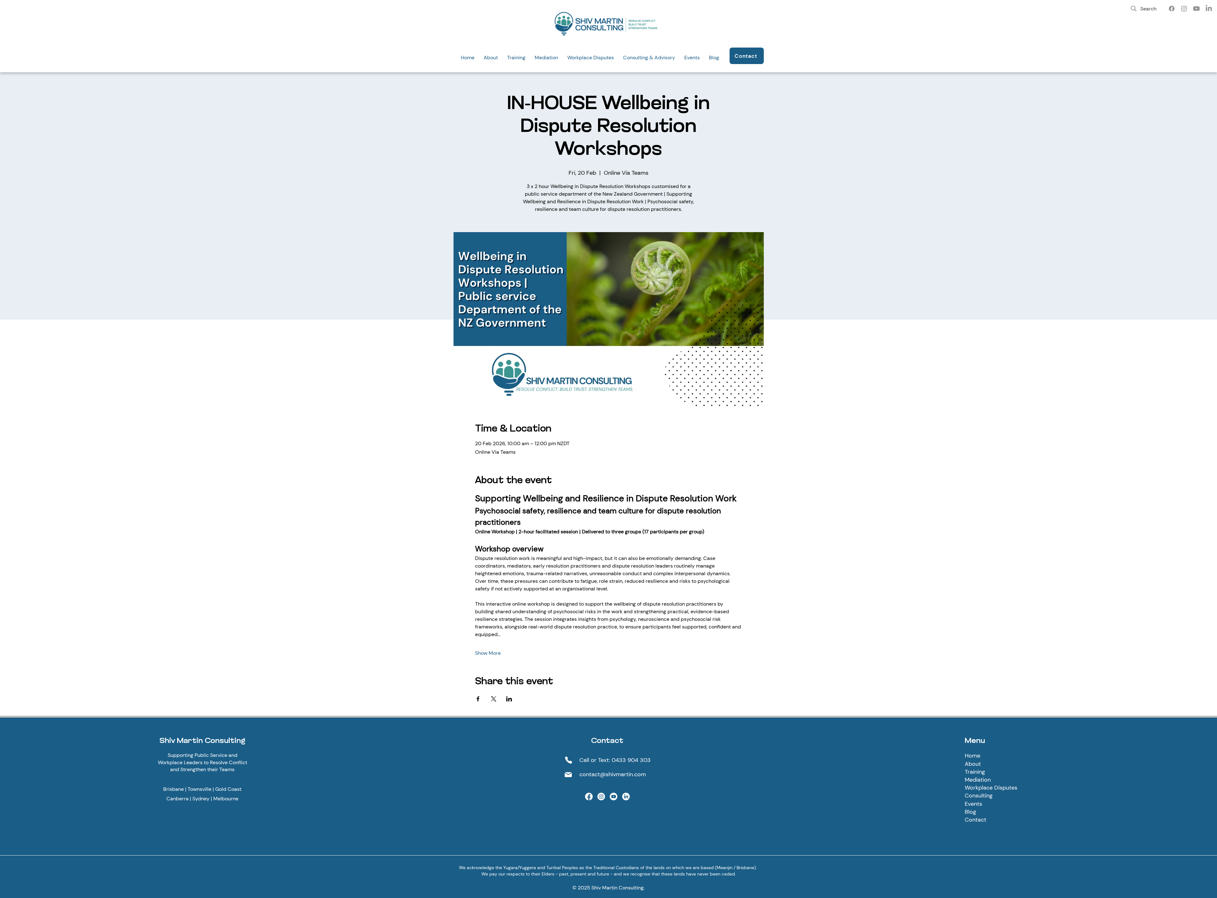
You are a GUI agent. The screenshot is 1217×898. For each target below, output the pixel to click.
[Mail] (568, 775)
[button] (490, 57)
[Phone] (568, 760)
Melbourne (225, 798)
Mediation (978, 780)
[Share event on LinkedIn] (509, 698)
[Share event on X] (494, 698)
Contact (975, 819)
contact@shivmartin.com (612, 774)
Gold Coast (228, 789)
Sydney (200, 798)
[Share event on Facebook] (478, 698)
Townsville (199, 789)
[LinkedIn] (1209, 8)
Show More (488, 653)
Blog (970, 812)
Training (975, 772)
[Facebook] (1171, 8)
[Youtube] (1196, 8)
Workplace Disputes (991, 787)
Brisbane (173, 789)
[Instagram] (1184, 8)
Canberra (177, 798)
